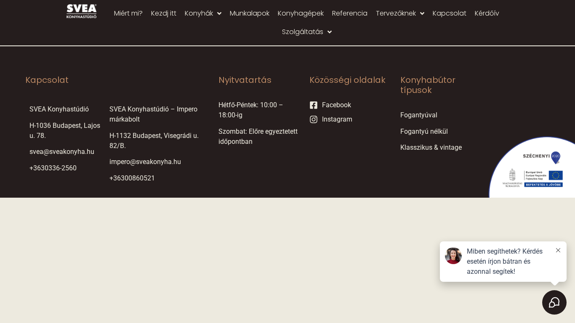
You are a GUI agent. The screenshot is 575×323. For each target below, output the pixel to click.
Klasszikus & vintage (431, 147)
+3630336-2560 (53, 168)
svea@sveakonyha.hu (61, 152)
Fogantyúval (418, 115)
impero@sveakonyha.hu (145, 162)
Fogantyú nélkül (424, 131)
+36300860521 (132, 178)
